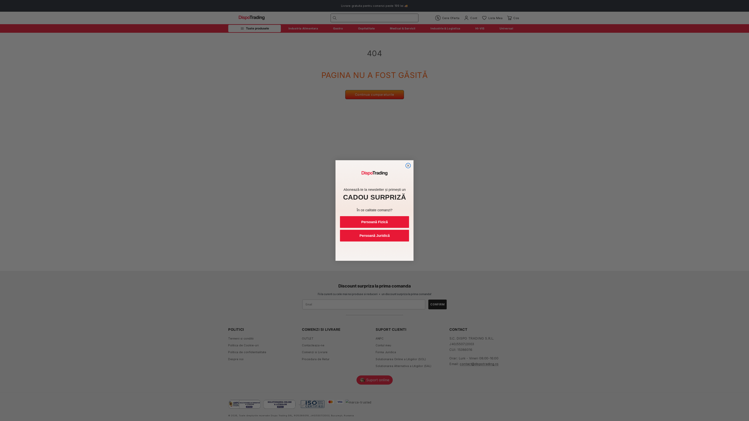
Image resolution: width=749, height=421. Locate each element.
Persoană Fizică (374, 222)
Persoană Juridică (374, 236)
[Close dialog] (408, 165)
